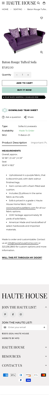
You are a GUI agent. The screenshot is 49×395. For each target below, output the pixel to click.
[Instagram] (21, 314)
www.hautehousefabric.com (21, 208)
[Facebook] (13, 314)
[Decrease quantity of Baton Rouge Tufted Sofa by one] (17, 75)
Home (5, 9)
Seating (17, 9)
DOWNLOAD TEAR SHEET (23, 110)
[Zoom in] (41, 52)
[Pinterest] (5, 314)
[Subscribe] (44, 327)
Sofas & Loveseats (27, 126)
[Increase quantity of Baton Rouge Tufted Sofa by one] (28, 75)
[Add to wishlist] (41, 18)
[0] (44, 3)
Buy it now (24, 90)
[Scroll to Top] (44, 381)
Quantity (6, 74)
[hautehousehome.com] (21, 3)
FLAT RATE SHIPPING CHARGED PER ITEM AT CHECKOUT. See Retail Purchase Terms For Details (23, 97)
